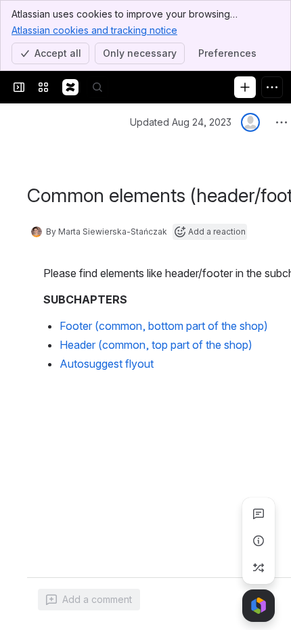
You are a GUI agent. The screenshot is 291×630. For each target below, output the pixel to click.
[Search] (97, 87)
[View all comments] (258, 514)
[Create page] (258, 568)
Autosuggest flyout (107, 363)
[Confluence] (70, 87)
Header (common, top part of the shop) (156, 345)
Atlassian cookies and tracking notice (94, 30)
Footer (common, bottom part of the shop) (164, 326)
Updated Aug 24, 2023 (180, 122)
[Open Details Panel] (258, 541)
